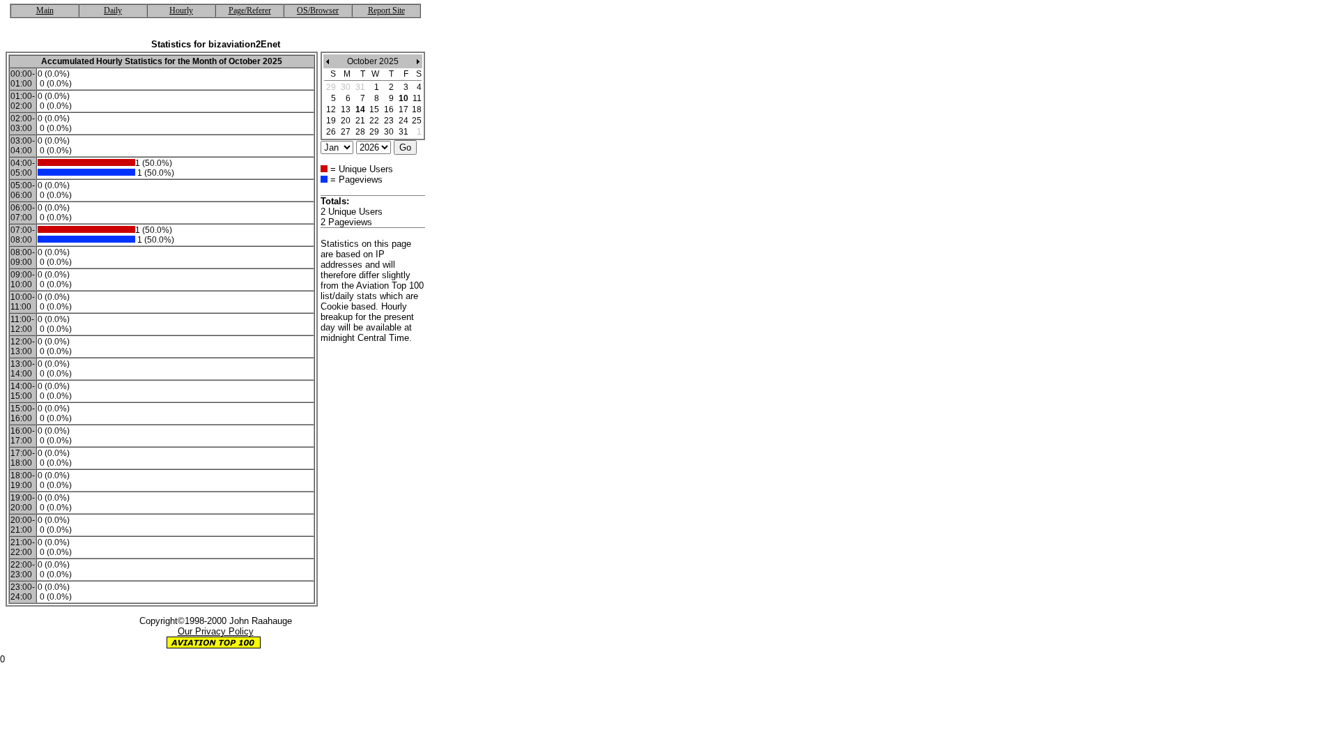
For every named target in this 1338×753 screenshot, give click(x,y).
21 (360, 121)
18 (417, 109)
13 (346, 109)
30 (389, 132)
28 (360, 132)
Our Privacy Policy (216, 631)
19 (331, 121)
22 (374, 121)
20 (346, 121)
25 (417, 121)
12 (331, 109)
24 (403, 121)
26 (331, 132)
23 (389, 121)
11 (417, 98)
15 (374, 109)
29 (374, 132)
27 (346, 132)
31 (403, 132)
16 (389, 109)
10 (403, 98)
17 (403, 109)
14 (360, 109)
